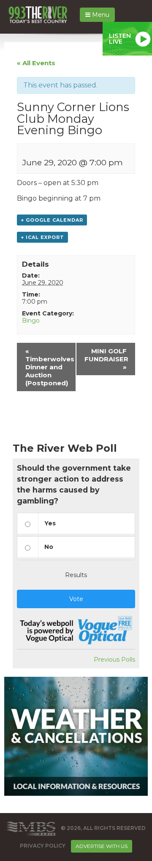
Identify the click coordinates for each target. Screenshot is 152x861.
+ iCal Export (42, 237)
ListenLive (120, 38)
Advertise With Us (102, 846)
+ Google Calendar (52, 220)
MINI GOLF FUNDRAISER (106, 359)
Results (76, 575)
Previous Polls (114, 659)
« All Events (36, 63)
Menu (99, 15)
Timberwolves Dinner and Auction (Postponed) (49, 367)
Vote (76, 599)
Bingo (31, 320)
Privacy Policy (42, 845)
